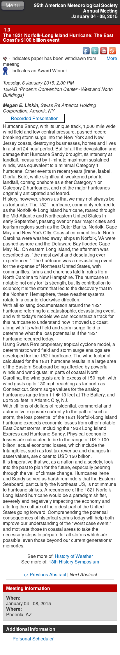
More (112, 58)
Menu (13, 5)
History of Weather (74, 556)
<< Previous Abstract (44, 574)
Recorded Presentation (35, 118)
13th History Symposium (74, 561)
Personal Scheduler (33, 638)
